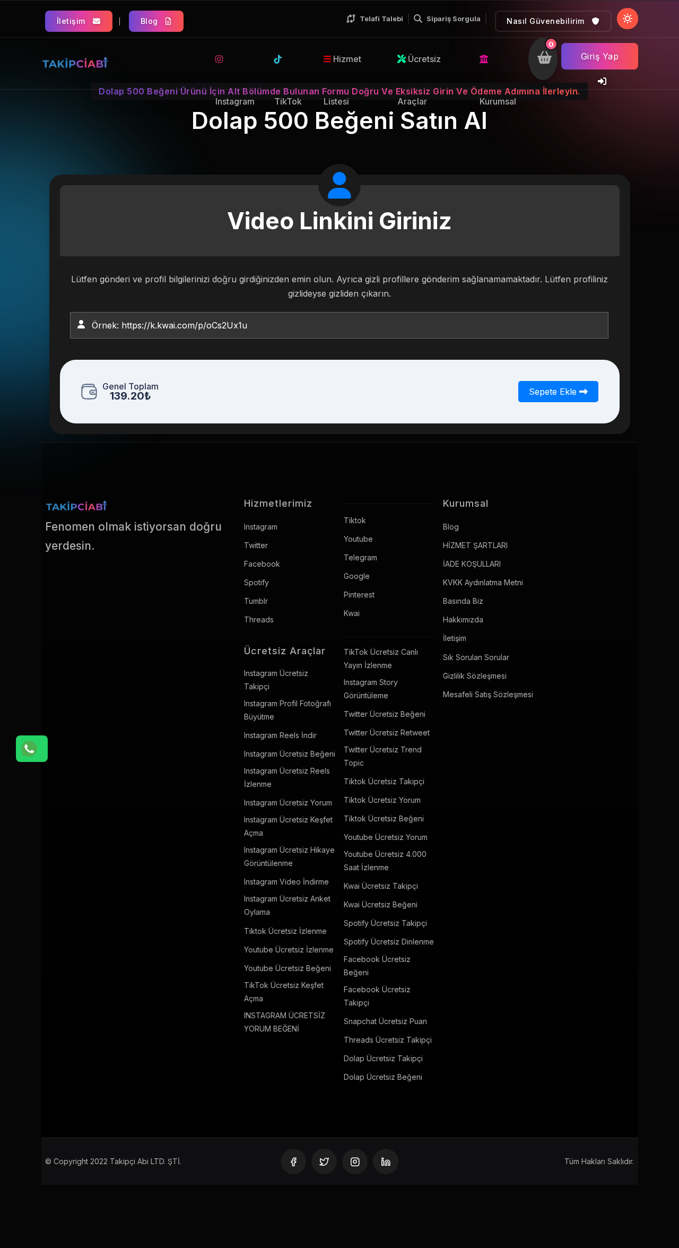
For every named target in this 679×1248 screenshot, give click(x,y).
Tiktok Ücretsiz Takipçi (384, 781)
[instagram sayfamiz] (355, 1161)
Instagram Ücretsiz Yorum (288, 802)
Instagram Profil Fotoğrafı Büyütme (287, 710)
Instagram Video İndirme (286, 881)
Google (357, 575)
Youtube (358, 538)
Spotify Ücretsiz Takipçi (385, 923)
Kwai (352, 613)
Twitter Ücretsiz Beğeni (384, 713)
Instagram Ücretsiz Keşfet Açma (288, 826)
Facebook (262, 563)
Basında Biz (463, 600)
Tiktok (355, 520)
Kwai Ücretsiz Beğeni (380, 904)
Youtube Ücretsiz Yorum (386, 837)
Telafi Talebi (381, 18)
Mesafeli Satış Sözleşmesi (488, 694)
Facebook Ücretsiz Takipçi (377, 996)
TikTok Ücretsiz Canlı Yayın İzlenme (381, 658)
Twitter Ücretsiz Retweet (387, 732)
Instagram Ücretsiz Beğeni (289, 753)
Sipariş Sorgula (453, 18)
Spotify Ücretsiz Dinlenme (389, 941)
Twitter (256, 545)
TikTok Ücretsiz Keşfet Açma (284, 992)
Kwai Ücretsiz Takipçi (381, 885)
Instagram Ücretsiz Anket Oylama (287, 905)
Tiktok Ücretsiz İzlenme (285, 930)
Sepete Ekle (554, 391)
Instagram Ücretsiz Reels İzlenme (287, 777)
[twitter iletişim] (324, 1161)
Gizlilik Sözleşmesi (475, 675)
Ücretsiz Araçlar (419, 67)
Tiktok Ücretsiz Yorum (382, 799)
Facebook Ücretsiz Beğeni (377, 966)
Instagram (236, 59)
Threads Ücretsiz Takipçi (388, 1039)
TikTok (289, 59)
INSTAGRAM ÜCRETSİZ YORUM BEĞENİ (284, 1022)
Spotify (256, 582)
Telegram (360, 557)
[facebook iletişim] (293, 1161)
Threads (259, 619)
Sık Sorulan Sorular (476, 657)
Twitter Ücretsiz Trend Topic (383, 756)
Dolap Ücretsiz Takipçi (383, 1058)
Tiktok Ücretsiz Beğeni (384, 818)
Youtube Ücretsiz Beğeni (287, 968)
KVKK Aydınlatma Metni (483, 582)
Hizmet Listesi (342, 67)
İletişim (72, 20)
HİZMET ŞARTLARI (475, 545)
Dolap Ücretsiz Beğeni (383, 1076)
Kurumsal (499, 59)
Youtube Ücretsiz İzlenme (289, 949)
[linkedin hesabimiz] (385, 1161)
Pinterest (359, 594)
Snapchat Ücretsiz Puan (385, 1021)
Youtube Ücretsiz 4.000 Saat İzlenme (385, 861)
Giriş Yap (600, 56)
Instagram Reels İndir (280, 735)
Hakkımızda (463, 619)
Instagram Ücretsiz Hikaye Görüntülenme (289, 856)
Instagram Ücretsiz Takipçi (276, 680)
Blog (151, 20)
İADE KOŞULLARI (472, 563)
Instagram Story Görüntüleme (371, 689)
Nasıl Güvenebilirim (547, 20)
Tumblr (256, 600)
